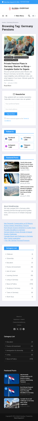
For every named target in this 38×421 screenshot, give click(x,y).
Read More (7, 85)
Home (4, 22)
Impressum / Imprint (19, 319)
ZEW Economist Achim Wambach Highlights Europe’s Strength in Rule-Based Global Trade (27, 190)
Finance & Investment (21, 57)
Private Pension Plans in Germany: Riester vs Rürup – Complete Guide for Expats (17, 66)
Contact (19, 325)
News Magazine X (19, 418)
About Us (19, 316)
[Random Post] (6, 16)
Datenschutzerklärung (19, 322)
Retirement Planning (11, 60)
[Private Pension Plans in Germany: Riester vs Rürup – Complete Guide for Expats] (19, 46)
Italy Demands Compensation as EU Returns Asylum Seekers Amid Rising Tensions (26, 378)
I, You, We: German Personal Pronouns (16, 240)
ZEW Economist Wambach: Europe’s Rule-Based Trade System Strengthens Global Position (26, 178)
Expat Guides (9, 57)
